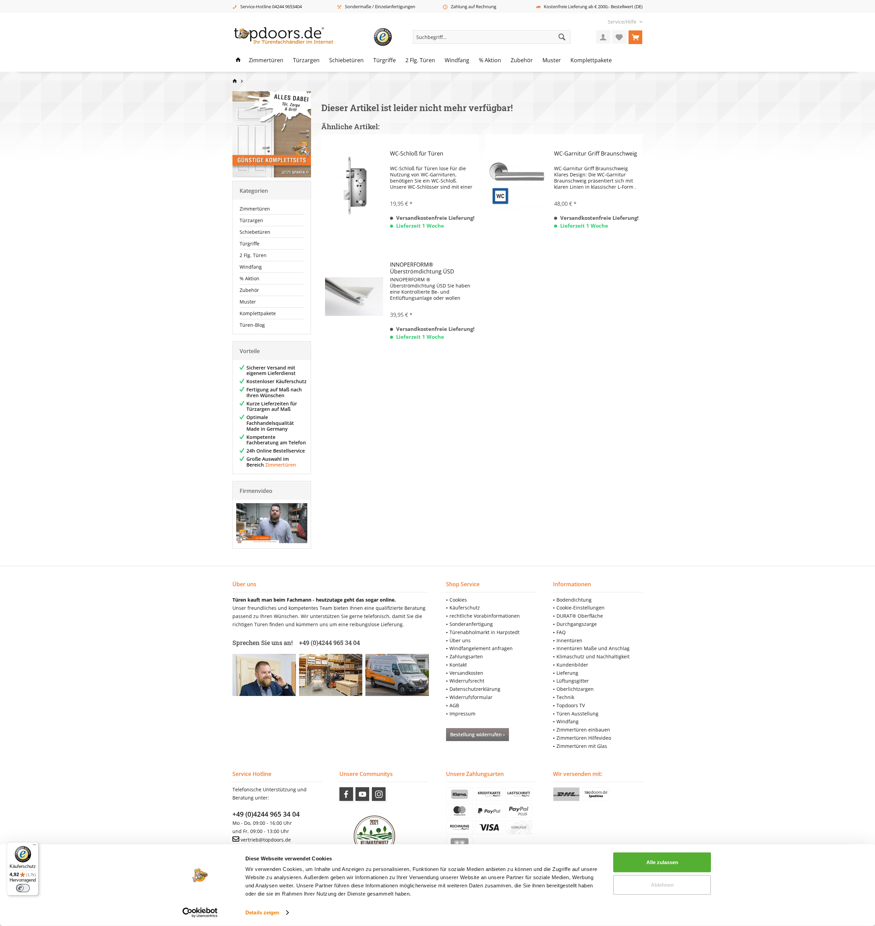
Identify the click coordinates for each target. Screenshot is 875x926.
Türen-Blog (252, 325)
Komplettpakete (258, 313)
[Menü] (34, 846)
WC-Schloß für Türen (416, 153)
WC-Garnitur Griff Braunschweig (595, 153)
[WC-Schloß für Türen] (354, 186)
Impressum (462, 713)
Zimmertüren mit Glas (581, 746)
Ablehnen (662, 884)
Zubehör (249, 290)
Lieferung (567, 673)
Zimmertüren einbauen (583, 729)
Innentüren (569, 640)
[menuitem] (623, 21)
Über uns (460, 640)
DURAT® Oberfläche (579, 616)
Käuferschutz (464, 607)
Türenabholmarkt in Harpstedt (484, 632)
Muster (248, 301)
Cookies (458, 599)
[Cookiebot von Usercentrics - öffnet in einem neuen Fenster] (200, 913)
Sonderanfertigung (471, 624)
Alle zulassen (662, 862)
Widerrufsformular (471, 697)
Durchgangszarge (576, 624)
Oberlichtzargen (575, 689)
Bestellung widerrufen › (477, 734)
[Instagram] (379, 794)
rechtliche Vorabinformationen (484, 616)
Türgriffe (249, 243)
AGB (454, 705)
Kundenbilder (572, 664)
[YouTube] (362, 794)
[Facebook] (346, 794)
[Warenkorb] (635, 37)
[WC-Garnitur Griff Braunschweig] (518, 186)
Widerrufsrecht (466, 680)
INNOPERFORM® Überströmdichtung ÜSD (422, 268)
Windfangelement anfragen (481, 648)
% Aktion (249, 278)
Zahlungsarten (466, 656)
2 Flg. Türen (253, 255)
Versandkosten (466, 673)
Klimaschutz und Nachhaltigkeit (593, 656)
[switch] (23, 888)
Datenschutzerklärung (474, 689)
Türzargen (251, 220)
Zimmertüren (255, 208)
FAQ (561, 632)
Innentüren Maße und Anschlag (593, 648)
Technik (565, 697)
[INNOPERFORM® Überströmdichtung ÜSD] (354, 297)
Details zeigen (262, 912)
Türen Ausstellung (577, 713)
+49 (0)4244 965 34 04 (266, 814)
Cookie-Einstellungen (580, 607)
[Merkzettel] (619, 37)
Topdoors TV (570, 705)
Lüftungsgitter (572, 680)
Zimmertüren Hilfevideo (583, 738)
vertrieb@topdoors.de (266, 839)
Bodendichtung (574, 599)
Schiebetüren (255, 232)
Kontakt (458, 664)
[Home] (238, 60)
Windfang (251, 267)
